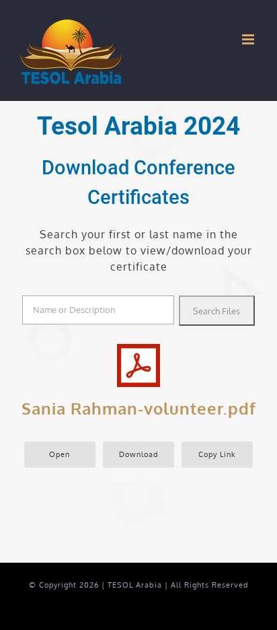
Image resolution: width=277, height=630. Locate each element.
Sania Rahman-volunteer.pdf (139, 408)
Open (59, 454)
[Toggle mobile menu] (249, 39)
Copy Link (217, 454)
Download (139, 454)
